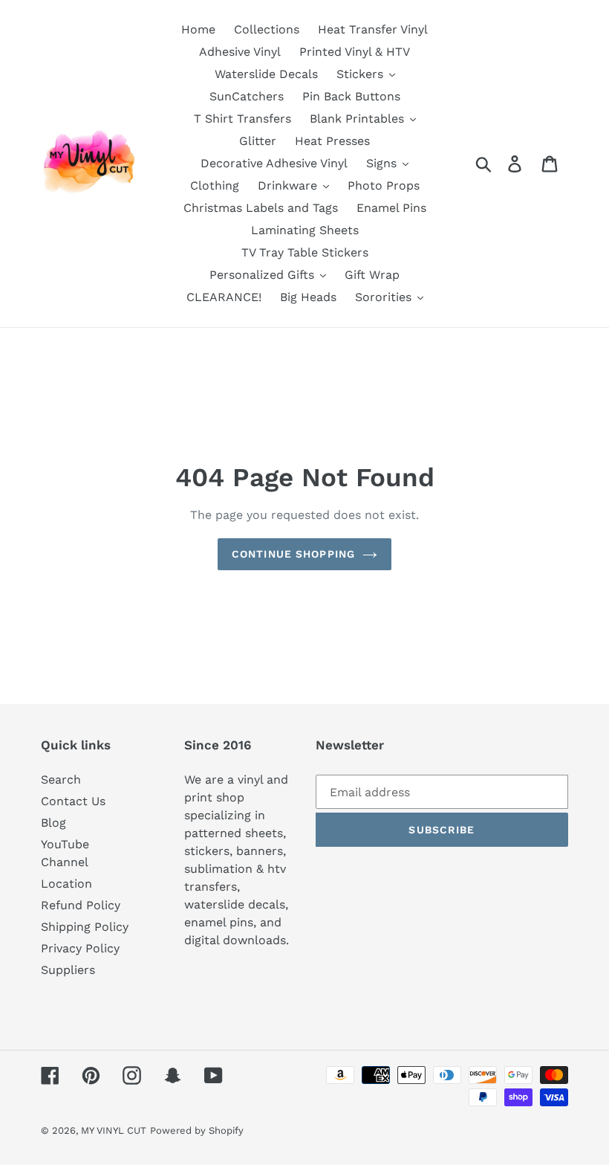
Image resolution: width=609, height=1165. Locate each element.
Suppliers (68, 970)
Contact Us (73, 801)
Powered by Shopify (197, 1130)
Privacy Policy (80, 948)
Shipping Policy (84, 927)
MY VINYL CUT (113, 1130)
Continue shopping (293, 554)
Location (66, 884)
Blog (53, 823)
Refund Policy (80, 905)
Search (61, 779)
